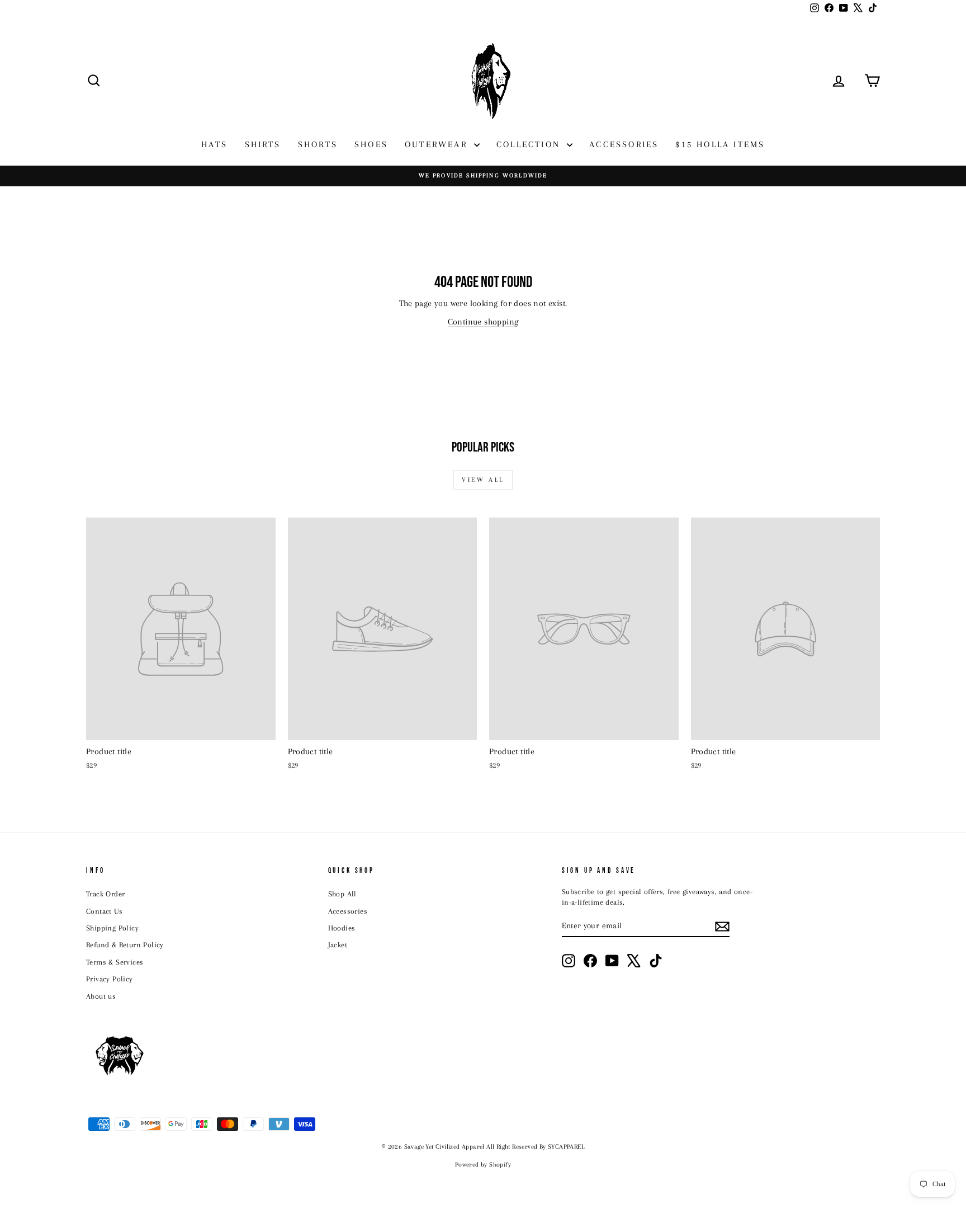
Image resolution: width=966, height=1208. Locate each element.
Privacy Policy (109, 979)
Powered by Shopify (483, 1164)
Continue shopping (483, 322)
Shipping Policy (112, 928)
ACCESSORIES (624, 144)
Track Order (105, 894)
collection (530, 144)
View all (483, 479)
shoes (371, 144)
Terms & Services (114, 962)
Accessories (347, 911)
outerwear (438, 144)
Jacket (337, 945)
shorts (318, 144)
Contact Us (104, 911)
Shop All (342, 894)
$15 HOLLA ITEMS (720, 144)
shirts (263, 144)
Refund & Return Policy (125, 945)
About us (101, 996)
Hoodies (342, 928)
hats (214, 144)
